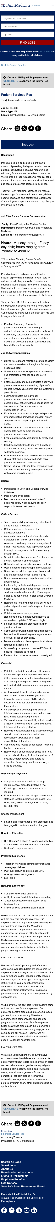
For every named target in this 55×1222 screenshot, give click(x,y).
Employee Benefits (13, 1179)
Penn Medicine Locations (17, 1172)
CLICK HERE (45, 51)
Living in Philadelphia (14, 1176)
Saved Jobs (8, 1165)
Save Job (27, 144)
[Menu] (52, 5)
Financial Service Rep (12, 1133)
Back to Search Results (13, 65)
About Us (7, 1169)
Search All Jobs (11, 1162)
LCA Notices (9, 1183)
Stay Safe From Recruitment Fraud (23, 1186)
